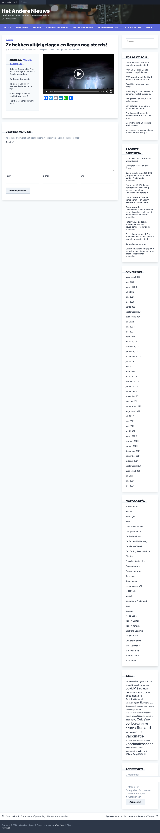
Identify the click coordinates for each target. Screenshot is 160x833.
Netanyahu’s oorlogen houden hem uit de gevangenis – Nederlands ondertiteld (138, 226)
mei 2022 (130, 426)
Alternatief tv (132, 506)
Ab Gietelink (132, 681)
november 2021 (133, 456)
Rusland (144, 727)
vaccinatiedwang (131, 740)
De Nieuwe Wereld (134, 546)
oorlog (131, 723)
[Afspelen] (46, 91)
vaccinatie (135, 736)
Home (7, 27)
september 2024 (133, 312)
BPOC (128, 521)
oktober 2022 (132, 401)
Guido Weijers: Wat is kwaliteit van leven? (20, 94)
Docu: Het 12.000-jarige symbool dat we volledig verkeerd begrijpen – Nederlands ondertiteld (137, 189)
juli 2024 (130, 321)
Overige (9, 40)
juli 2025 (130, 292)
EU (138, 703)
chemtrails (138, 685)
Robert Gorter (132, 621)
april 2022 (130, 431)
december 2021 (133, 451)
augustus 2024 (133, 316)
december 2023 (133, 356)
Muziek (129, 596)
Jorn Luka (130, 576)
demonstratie (134, 692)
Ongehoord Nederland (136, 601)
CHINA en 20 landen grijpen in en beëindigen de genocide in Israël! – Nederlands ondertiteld (140, 252)
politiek (131, 728)
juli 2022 (130, 416)
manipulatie (149, 716)
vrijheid (141, 748)
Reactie (10, 142)
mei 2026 (130, 282)
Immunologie (131, 709)
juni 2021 (130, 481)
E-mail (46, 176)
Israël (138, 709)
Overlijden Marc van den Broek (137, 166)
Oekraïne (143, 719)
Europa (144, 702)
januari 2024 (132, 351)
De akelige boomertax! (136, 244)
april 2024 (130, 336)
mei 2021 (130, 486)
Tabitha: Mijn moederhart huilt (22, 102)
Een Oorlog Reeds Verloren (138, 551)
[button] (79, 74)
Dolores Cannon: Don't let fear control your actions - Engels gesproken (22, 71)
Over (128, 606)
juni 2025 (130, 297)
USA (139, 732)
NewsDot (6, 828)
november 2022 (133, 396)
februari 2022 (132, 441)
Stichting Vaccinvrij (135, 631)
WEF (140, 750)
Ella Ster (129, 556)
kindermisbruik (145, 713)
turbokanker (131, 732)
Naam (8, 176)
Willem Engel (132, 754)
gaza (151, 703)
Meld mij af (133, 787)
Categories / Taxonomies (139, 790)
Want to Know (132, 655)
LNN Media (131, 591)
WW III (142, 754)
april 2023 (130, 371)
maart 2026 (131, 287)
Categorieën (134, 796)
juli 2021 (130, 476)
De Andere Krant (83, 27)
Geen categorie (133, 566)
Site (82, 176)
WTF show (131, 660)
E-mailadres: (132, 774)
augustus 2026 (133, 277)
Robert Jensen (133, 626)
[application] (78, 74)
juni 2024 (130, 326)
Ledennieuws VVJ (108, 27)
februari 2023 (132, 381)
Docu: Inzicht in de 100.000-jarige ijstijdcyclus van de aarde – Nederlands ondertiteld (139, 177)
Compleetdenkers (134, 531)
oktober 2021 (132, 461)
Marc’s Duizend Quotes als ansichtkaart (138, 159)
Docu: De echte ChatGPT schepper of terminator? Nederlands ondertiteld (138, 200)
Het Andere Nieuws (26, 11)
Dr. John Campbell (134, 699)
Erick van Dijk (131, 703)
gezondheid (142, 706)
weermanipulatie (131, 751)
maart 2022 (131, 436)
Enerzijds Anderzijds (135, 561)
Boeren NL (129, 685)
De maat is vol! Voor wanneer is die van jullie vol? (21, 86)
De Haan (144, 688)
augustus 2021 (133, 471)
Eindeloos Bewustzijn (20, 79)
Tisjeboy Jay (132, 635)
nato (128, 720)
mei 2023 (130, 366)
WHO (145, 751)
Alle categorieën (136, 793)
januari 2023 (132, 386)
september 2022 (133, 406)
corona (146, 685)
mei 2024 (130, 331)
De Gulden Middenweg (136, 541)
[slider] (76, 91)
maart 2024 (131, 341)
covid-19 (132, 688)
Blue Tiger (22, 27)
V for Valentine (132, 27)
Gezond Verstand (134, 571)
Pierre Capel (131, 616)
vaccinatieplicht (143, 740)
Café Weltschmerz (57, 27)
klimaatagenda (138, 716)
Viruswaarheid (132, 650)
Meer (149, 27)
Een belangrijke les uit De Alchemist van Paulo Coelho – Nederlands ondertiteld (140, 236)
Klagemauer (131, 581)
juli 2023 (130, 361)
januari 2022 (132, 446)
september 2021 (133, 466)
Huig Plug (151, 706)
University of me (133, 640)
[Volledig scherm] (111, 91)
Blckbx (37, 27)
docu (146, 692)
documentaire (134, 695)
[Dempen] (107, 91)
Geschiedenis (131, 706)
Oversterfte (142, 723)
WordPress (59, 825)
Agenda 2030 (145, 681)
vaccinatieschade (140, 744)
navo (133, 719)
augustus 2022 (133, 411)
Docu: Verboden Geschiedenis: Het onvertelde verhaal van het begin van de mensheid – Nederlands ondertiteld (140, 212)
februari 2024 (132, 346)
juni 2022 (130, 421)
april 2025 (130, 307)
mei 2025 (130, 302)
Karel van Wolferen (132, 713)
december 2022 (133, 391)
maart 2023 (131, 376)
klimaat (128, 716)
